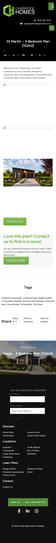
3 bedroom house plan (11, 298)
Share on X (15, 320)
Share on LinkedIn (45, 320)
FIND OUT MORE (16, 260)
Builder (41, 298)
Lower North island (11, 453)
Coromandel (8, 450)
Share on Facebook (28, 320)
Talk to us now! (15, 221)
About (30, 472)
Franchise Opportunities (13, 472)
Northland (31, 453)
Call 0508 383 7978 (35, 502)
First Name (14, 394)
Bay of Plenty (33, 450)
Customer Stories (35, 468)
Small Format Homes (36, 435)
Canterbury (8, 457)
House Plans (8, 432)
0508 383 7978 (44, 20)
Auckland (7, 447)
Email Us (15, 502)
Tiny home (38, 304)
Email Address (16, 405)
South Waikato (33, 447)
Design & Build (9, 468)
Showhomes (8, 435)
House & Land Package (33, 301)
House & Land (33, 432)
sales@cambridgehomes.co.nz (37, 23)
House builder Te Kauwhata (19, 304)
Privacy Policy (9, 475)
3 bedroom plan (30, 298)
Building (17, 301)
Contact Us (8, 487)
